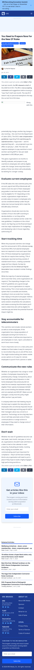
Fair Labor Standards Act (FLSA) (10, 43)
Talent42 (5, 627)
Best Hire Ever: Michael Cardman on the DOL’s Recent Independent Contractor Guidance (15, 565)
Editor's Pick (28, 82)
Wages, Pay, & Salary (7, 46)
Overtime (22, 43)
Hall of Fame (22, 615)
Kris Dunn (4, 569)
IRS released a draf (22, 85)
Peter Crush (5, 550)
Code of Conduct (24, 633)
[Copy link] (30, 77)
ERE (3, 601)
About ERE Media (24, 601)
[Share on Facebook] (10, 77)
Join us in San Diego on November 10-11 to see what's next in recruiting (14, 5)
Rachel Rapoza (10, 68)
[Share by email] (23, 77)
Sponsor (21, 604)
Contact (21, 608)
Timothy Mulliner (6, 586)
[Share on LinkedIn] (4, 77)
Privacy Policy (23, 626)
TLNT (4, 611)
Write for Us (22, 612)
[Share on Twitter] (17, 77)
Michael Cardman (6, 578)
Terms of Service (24, 630)
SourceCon (6, 619)
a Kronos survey (27, 246)
